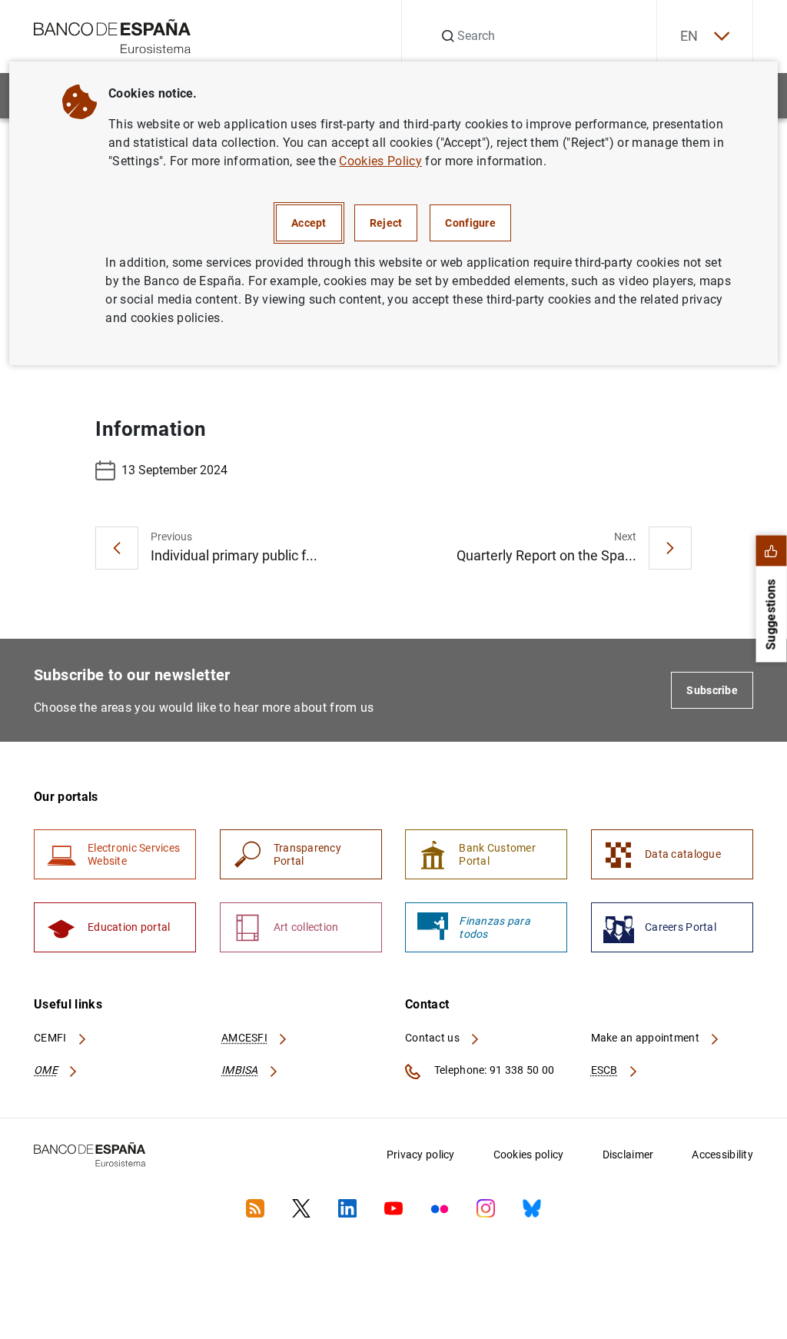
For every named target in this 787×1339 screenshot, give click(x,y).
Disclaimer (628, 1154)
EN (689, 36)
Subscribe (712, 690)
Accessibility (722, 1154)
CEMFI (51, 1038)
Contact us (433, 1038)
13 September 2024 (174, 470)
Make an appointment (646, 1038)
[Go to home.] (112, 35)
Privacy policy (421, 1154)
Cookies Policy (380, 161)
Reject (386, 223)
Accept (309, 223)
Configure (470, 223)
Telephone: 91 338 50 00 (493, 1070)
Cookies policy (528, 1154)
